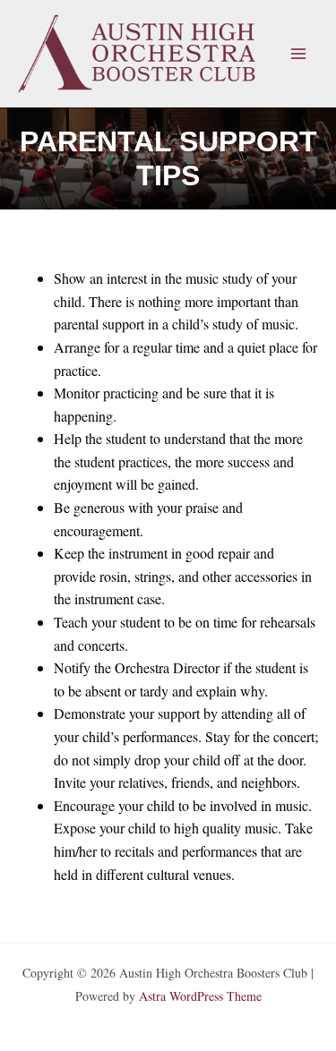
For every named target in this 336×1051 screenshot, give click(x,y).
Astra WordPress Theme (200, 995)
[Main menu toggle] (298, 53)
